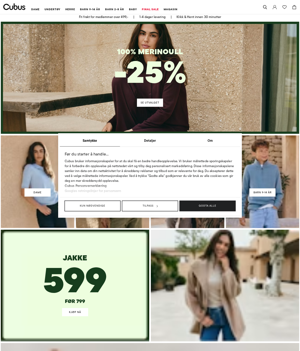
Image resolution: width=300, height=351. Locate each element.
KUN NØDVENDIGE (92, 206)
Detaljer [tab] (150, 140)
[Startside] (14, 6)
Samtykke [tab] (90, 140)
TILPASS (148, 206)
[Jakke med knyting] (75, 272)
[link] (274, 7)
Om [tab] (210, 140)
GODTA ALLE (207, 206)
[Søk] (264, 7)
